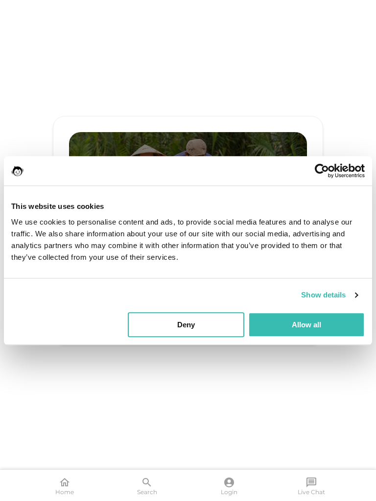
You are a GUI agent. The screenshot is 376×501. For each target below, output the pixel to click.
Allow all (306, 324)
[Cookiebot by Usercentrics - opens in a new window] (322, 170)
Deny (186, 324)
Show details (323, 295)
